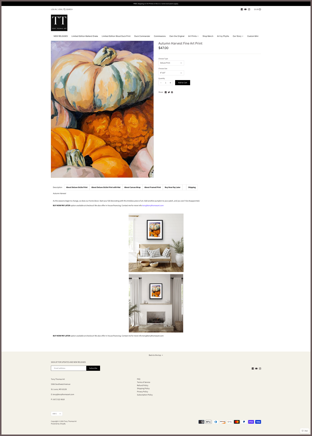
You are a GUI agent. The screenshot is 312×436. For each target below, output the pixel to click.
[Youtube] (245, 9)
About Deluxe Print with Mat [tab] (105, 187)
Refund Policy (142, 385)
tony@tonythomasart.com (153, 205)
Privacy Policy (142, 391)
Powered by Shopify (58, 423)
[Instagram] (249, 9)
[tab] (152, 187)
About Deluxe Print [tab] (77, 187)
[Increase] (170, 82)
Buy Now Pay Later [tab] (172, 187)
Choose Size (162, 68)
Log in (54, 9)
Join (60, 9)
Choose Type (163, 59)
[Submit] (64, 9)
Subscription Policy (145, 394)
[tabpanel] (156, 268)
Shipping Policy (143, 388)
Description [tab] (57, 187)
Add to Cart (182, 82)
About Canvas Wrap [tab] (132, 187)
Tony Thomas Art (70, 421)
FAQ (138, 379)
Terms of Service (143, 382)
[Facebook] (242, 9)
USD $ (54, 414)
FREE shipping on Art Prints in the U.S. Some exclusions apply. (156, 3)
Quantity (161, 78)
